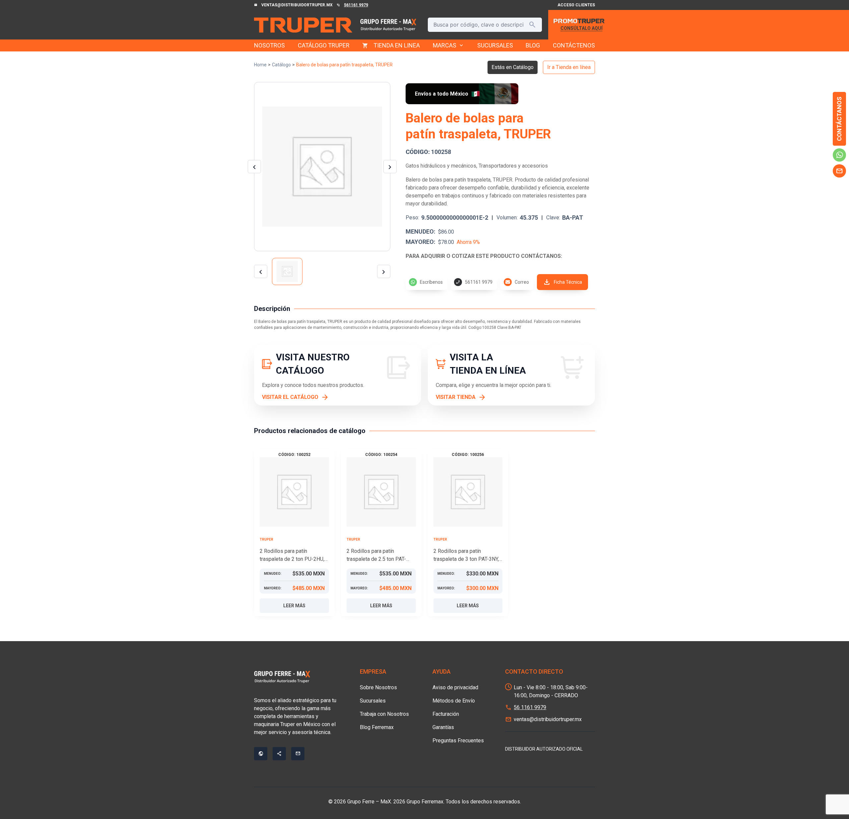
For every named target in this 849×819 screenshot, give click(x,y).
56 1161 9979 (530, 707)
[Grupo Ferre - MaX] (303, 25)
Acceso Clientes (576, 5)
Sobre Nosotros (378, 687)
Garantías (443, 727)
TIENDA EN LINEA (396, 45)
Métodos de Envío (453, 701)
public (260, 753)
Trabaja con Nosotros (384, 714)
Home (260, 64)
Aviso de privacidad (455, 687)
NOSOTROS (269, 45)
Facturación (445, 714)
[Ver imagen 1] (287, 271)
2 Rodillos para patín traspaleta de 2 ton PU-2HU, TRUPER (292, 555)
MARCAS (448, 45)
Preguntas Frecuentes (458, 740)
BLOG (533, 45)
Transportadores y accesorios (513, 166)
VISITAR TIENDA (456, 397)
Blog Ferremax (377, 727)
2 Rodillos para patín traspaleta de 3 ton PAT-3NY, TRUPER (466, 555)
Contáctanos (839, 119)
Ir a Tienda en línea (569, 67)
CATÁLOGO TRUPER (324, 45)
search (532, 25)
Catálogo (281, 64)
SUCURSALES (495, 45)
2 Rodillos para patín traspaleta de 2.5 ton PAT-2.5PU (376, 555)
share (279, 753)
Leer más (294, 605)
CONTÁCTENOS (574, 45)
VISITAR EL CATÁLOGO (290, 397)
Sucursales (373, 701)
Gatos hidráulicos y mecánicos (441, 166)
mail (839, 171)
